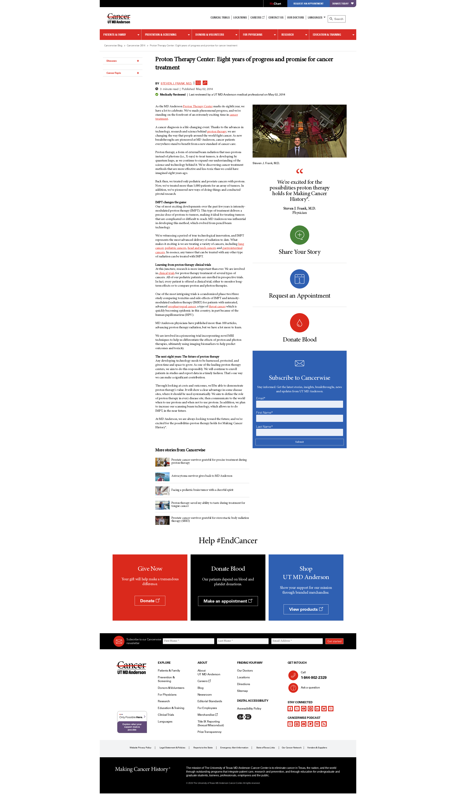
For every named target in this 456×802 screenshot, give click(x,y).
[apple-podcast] (290, 724)
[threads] (330, 708)
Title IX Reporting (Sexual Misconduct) (211, 723)
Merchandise (206, 714)
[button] (198, 81)
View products (304, 609)
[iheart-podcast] (317, 724)
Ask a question (310, 687)
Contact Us (276, 17)
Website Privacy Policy (140, 747)
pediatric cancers (175, 248)
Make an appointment (226, 601)
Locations (243, 677)
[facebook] (290, 708)
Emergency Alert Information (234, 747)
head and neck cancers (202, 248)
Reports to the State (203, 747)
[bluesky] (324, 708)
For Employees (207, 708)
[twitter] (297, 708)
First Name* (264, 413)
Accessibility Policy (249, 708)
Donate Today (340, 3)
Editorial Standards (210, 701)
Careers (256, 17)
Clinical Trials (220, 17)
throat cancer (217, 306)
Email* (260, 398)
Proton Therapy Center (198, 106)
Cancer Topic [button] (114, 72)
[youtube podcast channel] (303, 724)
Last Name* (264, 427)
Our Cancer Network (292, 747)
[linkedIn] (317, 708)
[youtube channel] (303, 708)
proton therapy (216, 131)
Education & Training (327, 34)
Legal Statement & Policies (172, 747)
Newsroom (205, 694)
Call (314, 675)
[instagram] (310, 708)
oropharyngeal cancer (182, 306)
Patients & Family (114, 34)
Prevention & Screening (161, 34)
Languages (315, 17)
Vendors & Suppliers (317, 747)
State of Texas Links (265, 747)
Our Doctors (295, 17)
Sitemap (242, 691)
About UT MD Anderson (209, 672)
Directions (243, 684)
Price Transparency (210, 732)
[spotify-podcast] (297, 724)
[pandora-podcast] (310, 724)
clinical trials (167, 273)
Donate (148, 600)
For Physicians (252, 34)
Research (287, 34)
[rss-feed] (324, 724)
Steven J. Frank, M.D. (176, 83)
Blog (201, 688)
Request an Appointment (308, 3)
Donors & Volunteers (209, 34)
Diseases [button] (112, 60)
